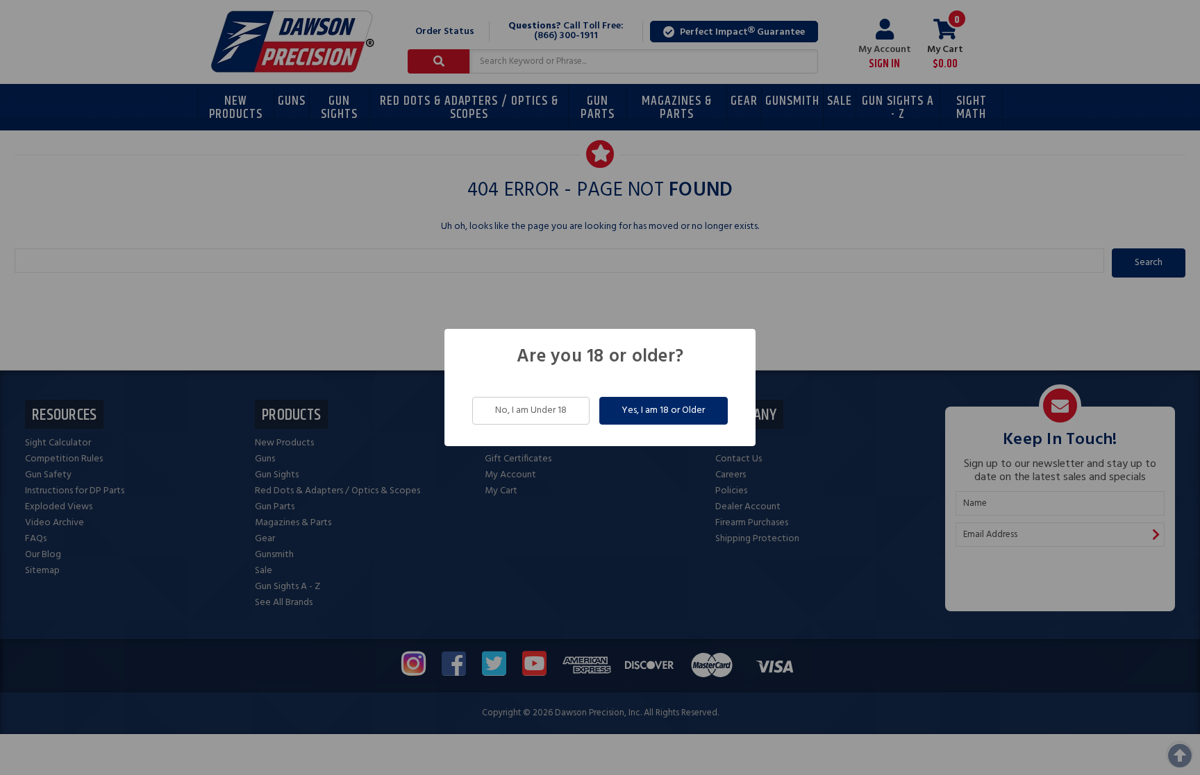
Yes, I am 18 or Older (663, 410)
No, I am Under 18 (531, 410)
